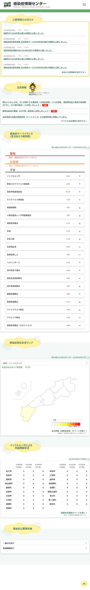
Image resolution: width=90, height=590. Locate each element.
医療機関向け (8, 548)
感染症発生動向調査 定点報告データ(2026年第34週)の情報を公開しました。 (36, 41)
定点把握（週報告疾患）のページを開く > (69, 430)
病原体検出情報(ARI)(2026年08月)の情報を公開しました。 (28, 50)
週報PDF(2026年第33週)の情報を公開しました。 (24, 58)
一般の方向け (8, 543)
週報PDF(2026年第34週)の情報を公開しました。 (24, 33)
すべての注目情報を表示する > (74, 121)
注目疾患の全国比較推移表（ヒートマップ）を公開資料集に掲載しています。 (35, 116)
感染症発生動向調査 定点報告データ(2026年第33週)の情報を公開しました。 (36, 67)
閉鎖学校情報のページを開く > (74, 512)
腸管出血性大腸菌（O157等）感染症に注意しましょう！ (26, 110)
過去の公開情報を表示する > (74, 72)
